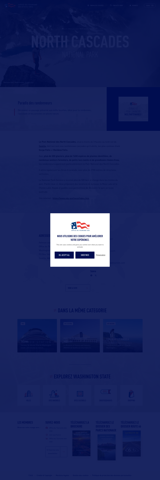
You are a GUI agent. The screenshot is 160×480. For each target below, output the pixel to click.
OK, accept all (64, 255)
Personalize (100, 255)
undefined (85, 255)
